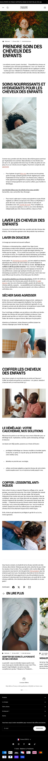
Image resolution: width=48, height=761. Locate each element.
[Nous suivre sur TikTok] (35, 744)
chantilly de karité (24, 205)
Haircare (7, 41)
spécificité (5, 167)
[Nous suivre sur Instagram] (19, 744)
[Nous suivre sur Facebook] (13, 744)
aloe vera (23, 173)
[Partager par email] (29, 587)
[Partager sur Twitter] (18, 587)
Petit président (34, 571)
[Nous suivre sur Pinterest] (24, 744)
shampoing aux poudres (20, 260)
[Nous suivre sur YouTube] (29, 744)
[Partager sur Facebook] (13, 587)
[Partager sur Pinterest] (24, 587)
